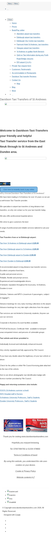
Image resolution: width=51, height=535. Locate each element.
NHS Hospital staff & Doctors (11, 394)
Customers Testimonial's (21, 69)
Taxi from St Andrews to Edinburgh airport (19, 243)
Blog (13, 87)
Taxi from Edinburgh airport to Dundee (18, 255)
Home (14, 23)
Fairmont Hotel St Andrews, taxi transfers (32, 44)
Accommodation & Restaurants (24, 73)
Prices (14, 27)
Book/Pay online (18, 30)
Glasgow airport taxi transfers (28, 48)
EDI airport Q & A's (24, 62)
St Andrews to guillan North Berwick (30, 52)
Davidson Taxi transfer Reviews (24, 76)
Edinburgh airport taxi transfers (28, 37)
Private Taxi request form (21, 66)
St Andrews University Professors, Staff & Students (20, 398)
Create (17, 515)
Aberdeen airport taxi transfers (28, 34)
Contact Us (16, 80)
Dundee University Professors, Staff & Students (18, 401)
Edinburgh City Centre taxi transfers (30, 41)
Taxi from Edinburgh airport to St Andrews (19, 249)
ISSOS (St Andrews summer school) (14, 390)
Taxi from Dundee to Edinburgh (15, 261)
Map (18, 84)
